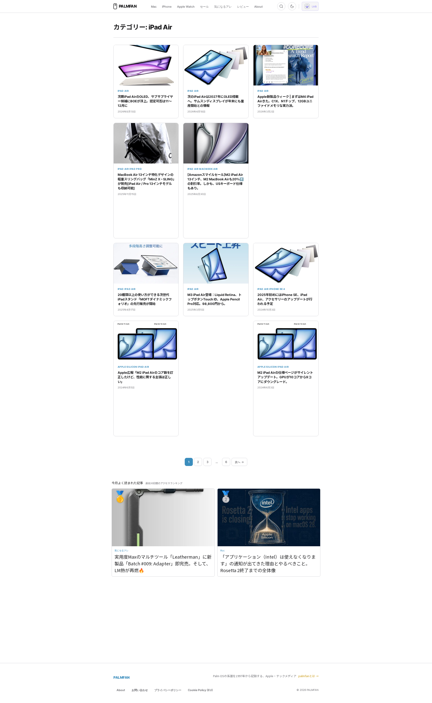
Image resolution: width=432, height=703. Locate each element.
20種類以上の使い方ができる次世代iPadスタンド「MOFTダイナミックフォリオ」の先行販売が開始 (145, 299)
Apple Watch (186, 6)
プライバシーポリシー (167, 690)
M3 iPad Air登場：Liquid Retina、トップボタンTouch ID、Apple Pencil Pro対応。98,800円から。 (214, 299)
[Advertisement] (286, 180)
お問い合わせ (140, 690)
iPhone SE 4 (277, 289)
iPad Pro (135, 169)
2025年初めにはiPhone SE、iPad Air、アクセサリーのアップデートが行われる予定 (284, 299)
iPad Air (123, 91)
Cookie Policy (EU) (200, 690)
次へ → (239, 462)
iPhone (167, 6)
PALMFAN (121, 677)
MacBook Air (208, 169)
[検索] (281, 6)
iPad (121, 289)
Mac (154, 6)
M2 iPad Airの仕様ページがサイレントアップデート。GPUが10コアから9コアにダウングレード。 (285, 377)
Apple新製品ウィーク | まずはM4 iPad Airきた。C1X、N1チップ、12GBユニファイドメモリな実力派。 (285, 101)
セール (204, 6)
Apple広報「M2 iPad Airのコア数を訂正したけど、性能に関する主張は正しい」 (145, 377)
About (258, 6)
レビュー (243, 6)
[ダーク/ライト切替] (292, 6)
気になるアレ (223, 6)
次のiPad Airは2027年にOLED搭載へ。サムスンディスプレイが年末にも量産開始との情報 (215, 101)
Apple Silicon (127, 366)
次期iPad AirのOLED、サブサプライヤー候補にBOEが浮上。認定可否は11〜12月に (145, 101)
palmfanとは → (308, 676)
